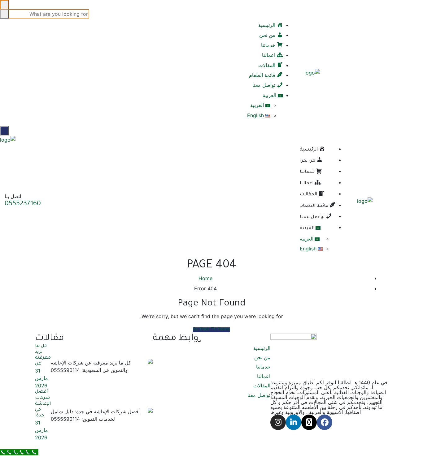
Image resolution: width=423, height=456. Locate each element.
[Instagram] (278, 422)
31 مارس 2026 (41, 378)
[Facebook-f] (324, 422)
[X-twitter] (309, 422)
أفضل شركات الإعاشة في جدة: (43, 404)
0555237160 (23, 204)
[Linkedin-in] (293, 422)
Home (205, 278)
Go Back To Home (211, 329)
